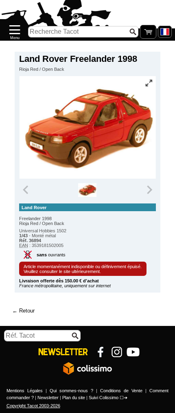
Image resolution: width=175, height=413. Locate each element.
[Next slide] (149, 190)
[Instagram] (117, 352)
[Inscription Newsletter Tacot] (63, 352)
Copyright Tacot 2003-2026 (33, 405)
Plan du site (73, 397)
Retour (27, 311)
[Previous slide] (26, 190)
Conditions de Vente (121, 390)
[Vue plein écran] (148, 83)
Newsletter (48, 397)
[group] (88, 190)
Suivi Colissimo (103, 397)
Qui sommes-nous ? (71, 390)
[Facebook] (100, 352)
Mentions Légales (25, 390)
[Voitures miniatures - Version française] (164, 31)
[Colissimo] (87, 368)
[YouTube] (133, 352)
